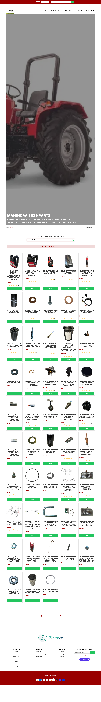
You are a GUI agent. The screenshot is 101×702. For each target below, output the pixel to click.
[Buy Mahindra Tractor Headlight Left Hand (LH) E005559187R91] (87, 475)
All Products (62, 656)
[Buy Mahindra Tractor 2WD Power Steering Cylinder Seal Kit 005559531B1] (68, 511)
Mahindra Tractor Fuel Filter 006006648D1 (68, 272)
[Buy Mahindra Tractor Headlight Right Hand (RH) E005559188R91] (87, 511)
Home (7, 227)
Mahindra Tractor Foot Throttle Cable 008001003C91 (14, 522)
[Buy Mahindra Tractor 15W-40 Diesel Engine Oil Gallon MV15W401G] (32, 261)
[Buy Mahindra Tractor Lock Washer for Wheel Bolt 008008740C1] (32, 440)
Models (62, 659)
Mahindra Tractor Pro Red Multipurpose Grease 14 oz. (86, 273)
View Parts (45, 2)
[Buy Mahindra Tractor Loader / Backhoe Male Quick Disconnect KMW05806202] (14, 405)
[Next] (67, 616)
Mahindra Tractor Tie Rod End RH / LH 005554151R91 (86, 345)
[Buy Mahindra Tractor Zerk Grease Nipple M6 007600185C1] (68, 440)
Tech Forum (16, 659)
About (16, 666)
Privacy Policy (39, 651)
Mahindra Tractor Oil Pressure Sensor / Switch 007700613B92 (32, 559)
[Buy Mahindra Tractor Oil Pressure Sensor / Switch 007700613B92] (32, 547)
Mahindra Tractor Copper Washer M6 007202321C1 (32, 311)
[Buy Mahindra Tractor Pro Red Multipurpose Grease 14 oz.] (87, 261)
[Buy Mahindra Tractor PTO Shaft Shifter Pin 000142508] (68, 547)
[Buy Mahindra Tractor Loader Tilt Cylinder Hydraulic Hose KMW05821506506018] (32, 511)
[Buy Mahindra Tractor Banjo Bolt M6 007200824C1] (50, 300)
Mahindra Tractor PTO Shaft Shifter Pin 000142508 (68, 558)
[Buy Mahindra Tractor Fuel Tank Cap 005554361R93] (87, 371)
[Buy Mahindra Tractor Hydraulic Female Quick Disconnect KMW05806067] (32, 405)
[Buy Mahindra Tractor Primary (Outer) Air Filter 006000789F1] (32, 580)
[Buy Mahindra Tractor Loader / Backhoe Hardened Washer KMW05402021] (14, 547)
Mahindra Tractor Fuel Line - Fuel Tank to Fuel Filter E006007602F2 (50, 559)
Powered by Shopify (50, 678)
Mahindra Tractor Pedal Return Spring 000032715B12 (32, 345)
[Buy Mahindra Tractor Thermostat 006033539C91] (50, 371)
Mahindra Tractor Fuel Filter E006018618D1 (14, 311)
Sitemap (62, 654)
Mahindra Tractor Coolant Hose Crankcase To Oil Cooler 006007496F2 (68, 487)
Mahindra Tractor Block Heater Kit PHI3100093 (86, 311)
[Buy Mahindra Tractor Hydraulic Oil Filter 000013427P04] (14, 334)
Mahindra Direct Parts (49, 675)
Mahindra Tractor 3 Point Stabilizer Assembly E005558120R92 (86, 452)
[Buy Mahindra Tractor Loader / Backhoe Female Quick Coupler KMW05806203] (14, 440)
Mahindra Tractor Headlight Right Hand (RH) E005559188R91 (86, 523)
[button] (83, 656)
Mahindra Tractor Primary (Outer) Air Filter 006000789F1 (32, 591)
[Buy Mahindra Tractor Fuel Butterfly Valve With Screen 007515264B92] (50, 334)
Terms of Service (39, 659)
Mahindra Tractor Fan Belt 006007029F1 (32, 486)
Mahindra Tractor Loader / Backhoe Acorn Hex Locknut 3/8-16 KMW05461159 (86, 559)
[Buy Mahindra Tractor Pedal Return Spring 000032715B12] (32, 334)
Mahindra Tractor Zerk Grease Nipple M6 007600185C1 (68, 451)
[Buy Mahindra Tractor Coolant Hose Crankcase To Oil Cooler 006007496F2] (68, 475)
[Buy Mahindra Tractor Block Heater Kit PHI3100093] (87, 300)
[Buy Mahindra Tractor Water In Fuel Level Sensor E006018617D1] (87, 405)
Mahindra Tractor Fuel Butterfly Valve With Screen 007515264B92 (50, 346)
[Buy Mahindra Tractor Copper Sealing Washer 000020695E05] (32, 371)
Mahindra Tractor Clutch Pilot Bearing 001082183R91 (14, 592)
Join (93, 652)
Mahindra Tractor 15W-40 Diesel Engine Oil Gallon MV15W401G (32, 273)
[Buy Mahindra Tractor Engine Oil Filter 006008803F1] (50, 440)
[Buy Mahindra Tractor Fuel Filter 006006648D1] (68, 261)
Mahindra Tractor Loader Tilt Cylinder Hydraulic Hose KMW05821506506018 (32, 524)
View (14, 288)
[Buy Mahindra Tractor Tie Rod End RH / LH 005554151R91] (87, 334)
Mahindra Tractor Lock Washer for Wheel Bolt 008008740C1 (32, 452)
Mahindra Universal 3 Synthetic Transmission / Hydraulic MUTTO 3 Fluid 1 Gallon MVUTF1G (14, 275)
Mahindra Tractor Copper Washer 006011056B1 (68, 311)
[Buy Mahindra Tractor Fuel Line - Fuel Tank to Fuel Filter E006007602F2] (50, 547)
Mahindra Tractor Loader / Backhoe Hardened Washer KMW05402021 (14, 559)
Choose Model (16, 654)
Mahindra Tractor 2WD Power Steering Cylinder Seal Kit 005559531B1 (68, 523)
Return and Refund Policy (39, 654)
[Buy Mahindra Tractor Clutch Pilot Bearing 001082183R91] (14, 580)
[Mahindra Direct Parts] (11, 10)
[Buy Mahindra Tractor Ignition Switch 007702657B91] (50, 405)
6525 (11, 227)
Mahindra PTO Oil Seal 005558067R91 (14, 382)
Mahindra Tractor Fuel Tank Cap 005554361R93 (86, 382)
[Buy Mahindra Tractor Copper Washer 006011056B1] (68, 300)
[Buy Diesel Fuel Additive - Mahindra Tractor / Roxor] (50, 261)
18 (60, 616)
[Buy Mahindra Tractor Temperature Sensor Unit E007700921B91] (68, 405)
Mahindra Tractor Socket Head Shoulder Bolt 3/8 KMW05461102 (14, 487)
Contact (16, 664)
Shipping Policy (39, 656)
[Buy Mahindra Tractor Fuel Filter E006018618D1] (14, 300)
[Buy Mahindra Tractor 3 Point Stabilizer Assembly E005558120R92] (87, 440)
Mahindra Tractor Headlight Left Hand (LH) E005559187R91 (86, 487)
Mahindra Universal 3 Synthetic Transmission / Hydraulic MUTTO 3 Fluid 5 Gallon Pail (68, 347)
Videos (16, 661)
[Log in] (94, 5)
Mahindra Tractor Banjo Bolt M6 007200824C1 (50, 311)
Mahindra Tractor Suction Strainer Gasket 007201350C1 (50, 486)
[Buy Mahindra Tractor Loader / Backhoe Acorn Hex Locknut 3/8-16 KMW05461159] (87, 547)
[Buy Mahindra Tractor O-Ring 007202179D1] (50, 580)
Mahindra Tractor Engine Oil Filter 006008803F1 (50, 451)
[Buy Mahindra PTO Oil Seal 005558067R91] (14, 371)
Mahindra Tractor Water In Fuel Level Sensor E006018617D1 (86, 416)
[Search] (72, 2)
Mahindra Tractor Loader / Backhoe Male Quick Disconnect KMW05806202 (14, 418)
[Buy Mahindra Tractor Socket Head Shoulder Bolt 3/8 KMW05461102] (14, 475)
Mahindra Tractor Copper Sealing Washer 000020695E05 (32, 383)
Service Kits (16, 656)
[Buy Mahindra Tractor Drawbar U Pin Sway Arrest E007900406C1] (50, 511)
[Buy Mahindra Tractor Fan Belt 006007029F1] (32, 475)
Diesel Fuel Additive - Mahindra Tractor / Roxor (50, 272)
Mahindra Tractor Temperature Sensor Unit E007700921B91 (68, 417)
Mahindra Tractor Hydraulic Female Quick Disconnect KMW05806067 (32, 417)
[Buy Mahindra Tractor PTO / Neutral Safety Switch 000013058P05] (68, 371)
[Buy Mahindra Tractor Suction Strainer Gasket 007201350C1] (50, 475)
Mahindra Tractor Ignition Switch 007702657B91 (50, 416)
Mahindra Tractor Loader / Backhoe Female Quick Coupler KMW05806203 (14, 452)
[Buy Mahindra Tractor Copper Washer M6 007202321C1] (32, 300)
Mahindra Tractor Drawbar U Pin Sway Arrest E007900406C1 (50, 523)
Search (62, 651)
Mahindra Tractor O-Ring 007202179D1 (50, 590)
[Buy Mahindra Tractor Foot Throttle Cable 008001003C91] (14, 511)
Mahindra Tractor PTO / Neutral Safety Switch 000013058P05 (68, 383)
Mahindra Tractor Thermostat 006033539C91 (50, 382)
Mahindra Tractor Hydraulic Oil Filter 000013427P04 (14, 345)
